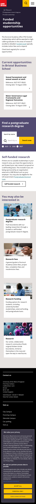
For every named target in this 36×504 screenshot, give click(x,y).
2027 (21, 146)
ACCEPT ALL (18, 486)
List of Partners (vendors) (11, 481)
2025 (6, 146)
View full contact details (10, 397)
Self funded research (12, 184)
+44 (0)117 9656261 (18, 395)
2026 (14, 146)
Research (9, 10)
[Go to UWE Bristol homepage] (4, 10)
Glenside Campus (9, 418)
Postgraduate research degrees (12, 12)
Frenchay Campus (9, 415)
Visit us (5, 425)
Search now (26, 140)
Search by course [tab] (9, 134)
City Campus (7, 412)
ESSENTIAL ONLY (17, 491)
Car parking (7, 421)
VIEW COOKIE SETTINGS (17, 496)
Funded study (21, 44)
